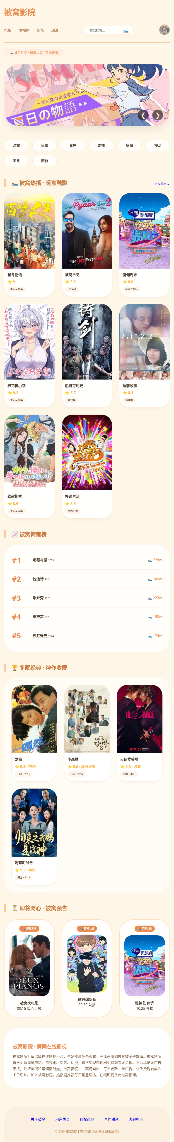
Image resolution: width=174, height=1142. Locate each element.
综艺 (40, 30)
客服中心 (136, 1119)
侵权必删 (87, 1119)
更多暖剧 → (162, 184)
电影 (7, 30)
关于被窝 (38, 1119)
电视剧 (24, 30)
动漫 (54, 30)
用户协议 (62, 1119)
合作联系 (111, 1119)
